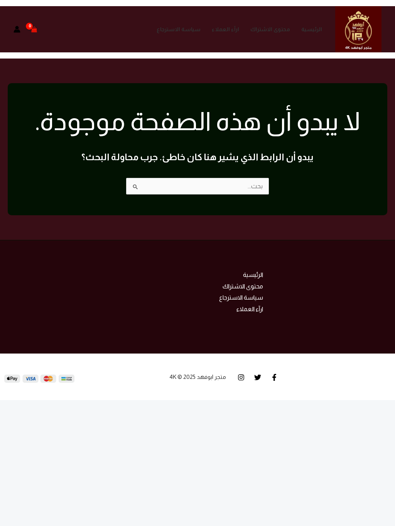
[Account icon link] (17, 29)
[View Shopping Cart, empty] (34, 29)
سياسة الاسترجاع (179, 29)
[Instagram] (241, 377)
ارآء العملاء (225, 29)
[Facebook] (274, 377)
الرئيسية (311, 29)
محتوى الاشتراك (270, 29)
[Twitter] (257, 377)
